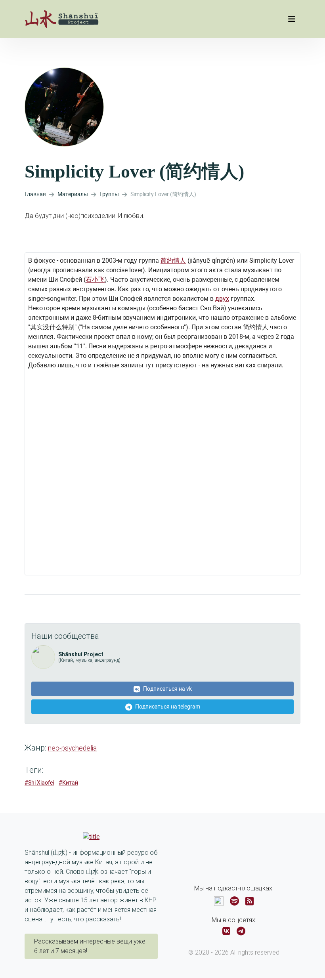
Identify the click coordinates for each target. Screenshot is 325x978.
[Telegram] (241, 931)
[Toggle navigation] (291, 19)
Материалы (72, 194)
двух (222, 298)
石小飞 (95, 279)
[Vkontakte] (226, 931)
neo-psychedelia (72, 748)
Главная (35, 194)
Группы (109, 194)
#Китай (68, 782)
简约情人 (173, 260)
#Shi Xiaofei (39, 782)
